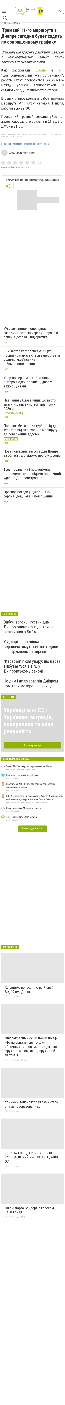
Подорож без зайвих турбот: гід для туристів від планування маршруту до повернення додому (31, 430)
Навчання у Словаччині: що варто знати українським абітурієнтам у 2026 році (30, 404)
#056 (46, 144)
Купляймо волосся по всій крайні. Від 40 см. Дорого (31, 989)
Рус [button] (60, 11)
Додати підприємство (32, 828)
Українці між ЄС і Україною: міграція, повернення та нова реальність (28, 721)
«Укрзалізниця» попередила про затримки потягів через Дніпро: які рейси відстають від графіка (31, 332)
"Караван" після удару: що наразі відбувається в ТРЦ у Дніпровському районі (32, 666)
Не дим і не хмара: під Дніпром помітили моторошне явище (31, 683)
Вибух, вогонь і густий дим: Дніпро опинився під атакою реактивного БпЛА (29, 627)
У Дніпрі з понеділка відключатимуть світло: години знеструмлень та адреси (31, 646)
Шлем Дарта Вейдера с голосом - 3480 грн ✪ (30, 1210)
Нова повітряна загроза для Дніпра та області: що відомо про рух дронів (32, 453)
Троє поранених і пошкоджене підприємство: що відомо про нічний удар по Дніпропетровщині (32, 473)
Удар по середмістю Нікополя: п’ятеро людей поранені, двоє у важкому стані (28, 382)
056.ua (41, 70)
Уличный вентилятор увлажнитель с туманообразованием (31, 1104)
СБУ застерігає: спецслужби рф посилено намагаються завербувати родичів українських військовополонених (32, 357)
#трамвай (17, 144)
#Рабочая (6, 144)
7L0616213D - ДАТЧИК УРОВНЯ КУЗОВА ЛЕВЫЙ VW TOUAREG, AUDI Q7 (31, 1157)
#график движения (33, 144)
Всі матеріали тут (32, 745)
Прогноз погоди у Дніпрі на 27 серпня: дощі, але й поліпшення (28, 494)
